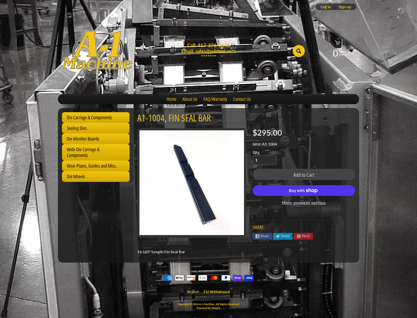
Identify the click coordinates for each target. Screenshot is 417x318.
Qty (256, 152)
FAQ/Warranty (215, 99)
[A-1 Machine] (98, 51)
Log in (326, 7)
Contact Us (242, 99)
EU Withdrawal (217, 291)
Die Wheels (76, 176)
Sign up (345, 7)
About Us (189, 99)
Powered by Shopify (209, 308)
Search (193, 291)
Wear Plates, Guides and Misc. (92, 166)
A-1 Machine (206, 304)
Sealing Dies (77, 128)
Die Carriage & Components (89, 117)
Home (171, 99)
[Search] (299, 51)
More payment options (304, 202)
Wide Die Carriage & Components (83, 152)
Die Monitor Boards (83, 138)
